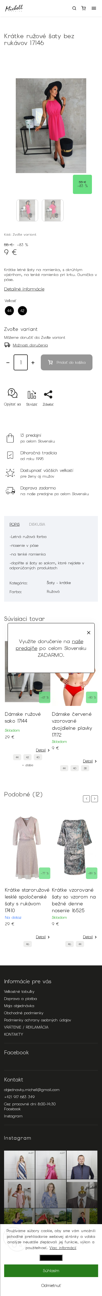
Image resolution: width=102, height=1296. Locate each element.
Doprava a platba (20, 998)
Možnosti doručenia (30, 345)
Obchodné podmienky (23, 1012)
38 (85, 768)
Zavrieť (83, 414)
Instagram (13, 1116)
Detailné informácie (24, 289)
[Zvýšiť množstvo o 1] (32, 362)
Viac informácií (63, 1248)
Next (95, 798)
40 (37, 757)
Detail (41, 750)
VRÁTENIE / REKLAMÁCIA (26, 1027)
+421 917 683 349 (19, 1096)
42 (27, 757)
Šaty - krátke (59, 582)
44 (17, 757)
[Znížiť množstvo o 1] (7, 362)
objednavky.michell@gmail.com (32, 1089)
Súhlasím (51, 1271)
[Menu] (93, 8)
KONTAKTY (13, 1034)
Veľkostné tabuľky (19, 991)
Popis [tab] (15, 524)
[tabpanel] (27, 702)
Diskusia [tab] (37, 524)
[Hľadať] (74, 8)
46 (27, 944)
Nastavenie (51, 1257)
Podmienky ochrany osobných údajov (37, 1020)
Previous (87, 798)
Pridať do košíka (71, 362)
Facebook (12, 1108)
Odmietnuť (51, 1285)
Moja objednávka (19, 1005)
